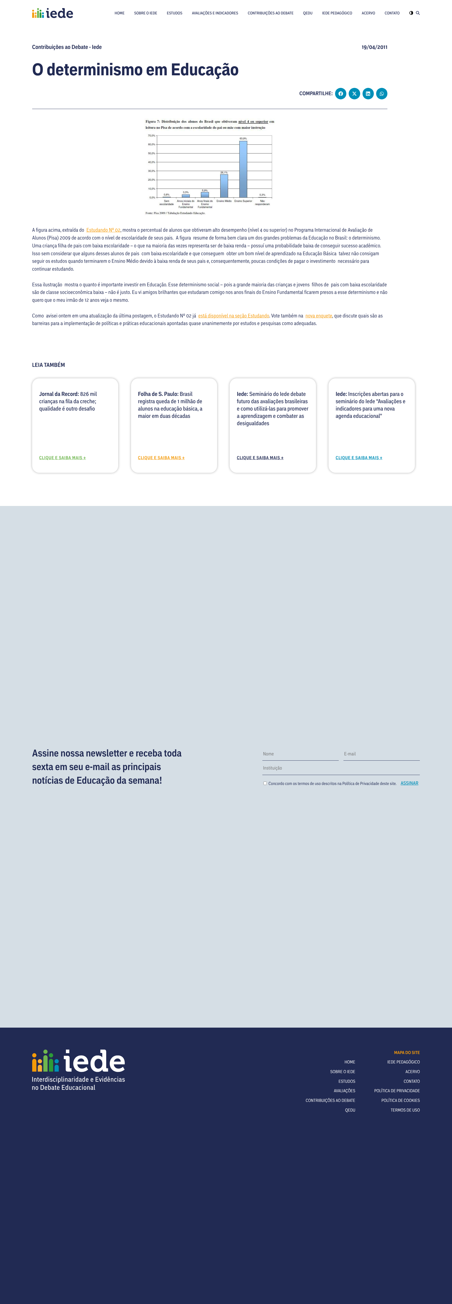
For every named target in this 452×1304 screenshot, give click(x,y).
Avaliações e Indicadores (215, 13)
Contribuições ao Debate (270, 13)
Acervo (368, 13)
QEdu (308, 13)
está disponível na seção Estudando (233, 315)
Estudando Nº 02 (103, 229)
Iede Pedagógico (337, 13)
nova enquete (319, 315)
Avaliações (344, 1091)
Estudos (174, 13)
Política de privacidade (397, 1091)
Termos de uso (405, 1110)
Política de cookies (400, 1100)
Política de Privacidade (360, 783)
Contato (392, 13)
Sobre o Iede (145, 13)
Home (120, 13)
